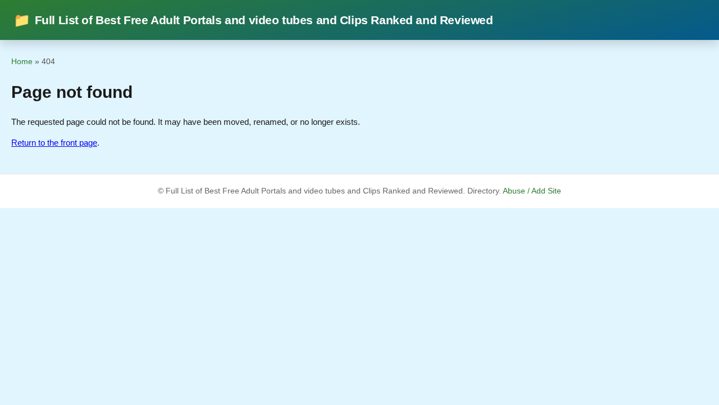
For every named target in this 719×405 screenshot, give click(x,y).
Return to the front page (54, 142)
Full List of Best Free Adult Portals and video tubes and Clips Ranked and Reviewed (253, 20)
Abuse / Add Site (532, 191)
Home (22, 61)
